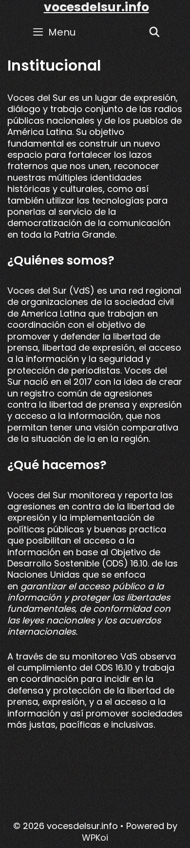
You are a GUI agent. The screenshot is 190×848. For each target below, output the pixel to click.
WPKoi (95, 837)
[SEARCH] (154, 32)
